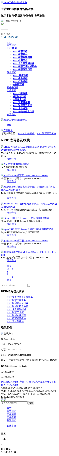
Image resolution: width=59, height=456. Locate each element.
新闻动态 (33, 382)
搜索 (31, 403)
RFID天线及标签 (15, 321)
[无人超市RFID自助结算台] (15, 164)
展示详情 (11, 159)
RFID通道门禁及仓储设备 (20, 297)
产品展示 (11, 90)
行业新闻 (11, 72)
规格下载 (51, 382)
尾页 (9, 280)
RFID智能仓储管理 (16, 315)
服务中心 (5, 385)
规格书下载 (12, 87)
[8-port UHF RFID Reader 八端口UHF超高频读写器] (27, 229)
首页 (9, 266)
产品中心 (24, 382)
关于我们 (11, 45)
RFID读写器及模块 (46, 133)
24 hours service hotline (18, 366)
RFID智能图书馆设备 (17, 303)
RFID (9, 42)
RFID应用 (12, 48)
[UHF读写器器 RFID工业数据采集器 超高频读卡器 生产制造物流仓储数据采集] (29, 150)
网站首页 (5, 382)
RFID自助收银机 (26, 133)
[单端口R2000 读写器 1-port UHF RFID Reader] (24, 175)
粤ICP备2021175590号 (36, 397)
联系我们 (11, 114)
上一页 (10, 269)
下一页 (10, 277)
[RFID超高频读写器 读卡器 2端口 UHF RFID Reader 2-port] (29, 255)
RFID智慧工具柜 (15, 312)
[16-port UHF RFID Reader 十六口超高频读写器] (25, 218)
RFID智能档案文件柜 (17, 306)
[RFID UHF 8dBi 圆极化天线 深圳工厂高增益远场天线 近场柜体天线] (29, 206)
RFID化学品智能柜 (16, 309)
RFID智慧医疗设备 (16, 300)
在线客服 (11, 425)
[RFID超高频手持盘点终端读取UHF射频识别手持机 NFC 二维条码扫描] (29, 190)
